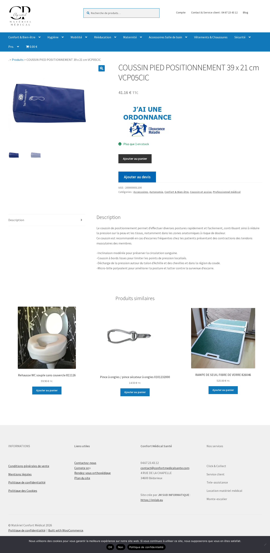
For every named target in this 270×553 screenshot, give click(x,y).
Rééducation (102, 37)
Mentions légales (20, 474)
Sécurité (239, 37)
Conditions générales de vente (28, 466)
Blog (245, 12)
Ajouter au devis (137, 177)
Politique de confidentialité (26, 482)
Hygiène (53, 37)
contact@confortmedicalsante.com (165, 468)
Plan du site (82, 478)
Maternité (130, 37)
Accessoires (140, 192)
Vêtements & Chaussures (211, 37)
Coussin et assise (200, 192)
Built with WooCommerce (65, 530)
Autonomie (156, 192)
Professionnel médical (227, 192)
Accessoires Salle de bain (165, 37)
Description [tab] (16, 220)
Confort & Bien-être (21, 37)
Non (120, 547)
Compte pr (81, 468)
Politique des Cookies (22, 491)
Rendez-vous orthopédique (92, 473)
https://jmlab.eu (152, 500)
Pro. (11, 47)
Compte (181, 12)
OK (110, 547)
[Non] (265, 544)
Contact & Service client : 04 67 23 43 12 (214, 12)
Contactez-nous (85, 463)
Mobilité (76, 37)
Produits (18, 60)
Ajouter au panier (135, 159)
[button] (101, 68)
